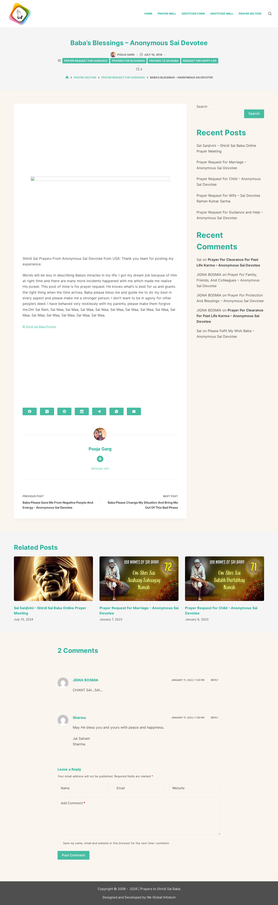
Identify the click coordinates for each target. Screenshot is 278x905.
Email (121, 788)
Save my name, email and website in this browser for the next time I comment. (116, 843)
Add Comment (73, 803)
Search (202, 106)
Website (178, 788)
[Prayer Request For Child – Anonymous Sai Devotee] (224, 578)
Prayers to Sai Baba (164, 60)
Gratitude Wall (221, 13)
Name (65, 788)
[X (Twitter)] (47, 411)
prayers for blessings (128, 60)
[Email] (134, 411)
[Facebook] (30, 411)
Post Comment (73, 855)
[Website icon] (100, 459)
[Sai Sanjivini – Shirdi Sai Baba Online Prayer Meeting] (53, 578)
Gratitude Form (193, 13)
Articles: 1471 (100, 468)
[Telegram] (99, 411)
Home (148, 13)
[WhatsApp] (116, 411)
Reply (214, 680)
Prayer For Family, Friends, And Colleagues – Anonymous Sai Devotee (228, 280)
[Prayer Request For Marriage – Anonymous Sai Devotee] (139, 578)
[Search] (269, 13)
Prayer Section (250, 13)
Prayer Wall (167, 13)
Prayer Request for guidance (86, 60)
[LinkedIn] (82, 411)
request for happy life (200, 60)
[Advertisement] (100, 144)
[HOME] (67, 77)
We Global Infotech (161, 897)
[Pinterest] (64, 411)
